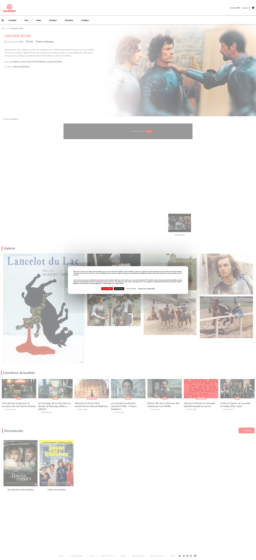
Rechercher (233, 8)
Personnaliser (131, 288)
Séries (38, 20)
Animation (53, 20)
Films (26, 20)
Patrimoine (69, 20)
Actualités (12, 20)
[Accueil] (10, 8)
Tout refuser (119, 288)
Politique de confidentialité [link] (146, 288)
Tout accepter (107, 288)
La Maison (85, 20)
